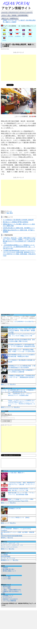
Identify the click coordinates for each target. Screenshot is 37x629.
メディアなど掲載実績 (9, 600)
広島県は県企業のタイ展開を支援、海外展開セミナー (19, 228)
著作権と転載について (9, 571)
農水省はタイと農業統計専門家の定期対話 (15, 222)
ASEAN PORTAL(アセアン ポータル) (18, 604)
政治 (8, 213)
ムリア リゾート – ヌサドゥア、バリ (12, 545)
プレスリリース (13, 12)
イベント (22, 12)
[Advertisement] (18, 68)
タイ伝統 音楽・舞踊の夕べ (16, 472)
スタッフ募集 (7, 588)
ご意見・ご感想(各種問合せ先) (12, 589)
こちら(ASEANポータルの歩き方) (23, 321)
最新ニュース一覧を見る (8, 384)
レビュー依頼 (7, 578)
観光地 (14, 15)
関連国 (3, 413)
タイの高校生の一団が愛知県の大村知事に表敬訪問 (18, 220)
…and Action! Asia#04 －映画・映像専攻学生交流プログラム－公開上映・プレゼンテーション (21, 484)
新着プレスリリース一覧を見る (10, 407)
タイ (10, 211)
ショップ (29, 12)
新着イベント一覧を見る (8, 503)
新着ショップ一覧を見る (8, 523)
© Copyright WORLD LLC (9, 603)
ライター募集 (7, 577)
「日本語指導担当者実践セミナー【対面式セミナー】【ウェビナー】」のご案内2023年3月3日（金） (19, 246)
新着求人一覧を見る (7, 537)
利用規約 (5, 567)
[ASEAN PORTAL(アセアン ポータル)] (17, 5)
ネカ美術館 (4, 554)
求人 (9, 15)
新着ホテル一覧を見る (7, 549)
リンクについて (7, 597)
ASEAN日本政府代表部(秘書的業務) (11, 536)
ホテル (4, 15)
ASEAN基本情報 (22, 15)
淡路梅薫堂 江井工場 (14, 508)
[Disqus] (18, 287)
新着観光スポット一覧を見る (9, 560)
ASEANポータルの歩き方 (10, 599)
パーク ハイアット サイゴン (9, 547)
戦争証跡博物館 (5, 556)
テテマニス (4, 515)
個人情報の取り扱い (9, 569)
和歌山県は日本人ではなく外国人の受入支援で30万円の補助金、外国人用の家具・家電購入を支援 (21, 330)
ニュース (4, 12)
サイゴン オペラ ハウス (8, 558)
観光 (11, 213)
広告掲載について (8, 595)
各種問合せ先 (14, 18)
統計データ (5, 18)
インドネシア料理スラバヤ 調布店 (18, 517)
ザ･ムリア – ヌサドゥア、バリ (10, 543)
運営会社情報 (7, 586)
